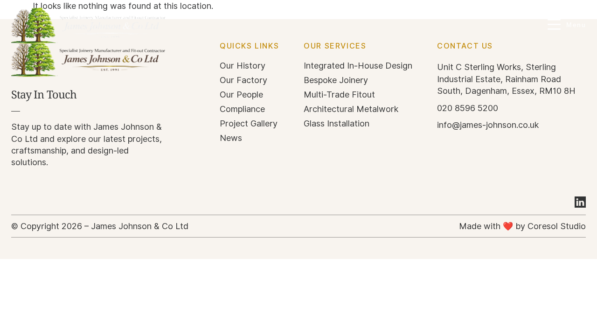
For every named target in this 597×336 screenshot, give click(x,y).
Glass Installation (336, 123)
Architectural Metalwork (351, 109)
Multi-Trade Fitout (339, 94)
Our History (242, 65)
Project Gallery (249, 123)
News (231, 138)
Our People (241, 94)
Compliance (242, 109)
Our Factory (243, 80)
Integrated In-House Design (358, 65)
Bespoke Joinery (336, 80)
